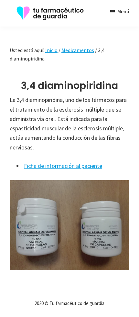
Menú (123, 11)
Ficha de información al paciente (63, 165)
